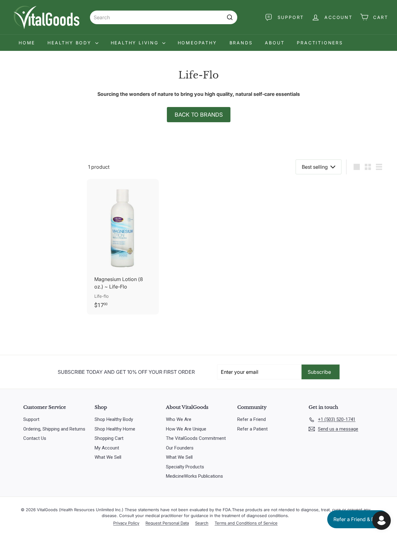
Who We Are (178, 419)
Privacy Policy (126, 522)
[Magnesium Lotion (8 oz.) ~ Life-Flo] (123, 247)
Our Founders (180, 448)
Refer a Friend (251, 419)
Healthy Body (70, 42)
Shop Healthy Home (115, 429)
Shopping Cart (109, 438)
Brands (241, 42)
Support (31, 419)
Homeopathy (197, 42)
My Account (107, 448)
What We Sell (108, 457)
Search (201, 522)
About (274, 42)
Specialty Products (185, 467)
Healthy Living (136, 42)
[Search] (229, 17)
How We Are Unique (186, 429)
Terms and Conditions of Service (246, 522)
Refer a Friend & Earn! (358, 519)
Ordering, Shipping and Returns (54, 429)
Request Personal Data (167, 522)
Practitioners (320, 42)
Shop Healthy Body (114, 419)
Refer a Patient (252, 429)
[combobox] (163, 17)
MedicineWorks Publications (194, 476)
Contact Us (34, 438)
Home (27, 42)
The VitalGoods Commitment (196, 438)
